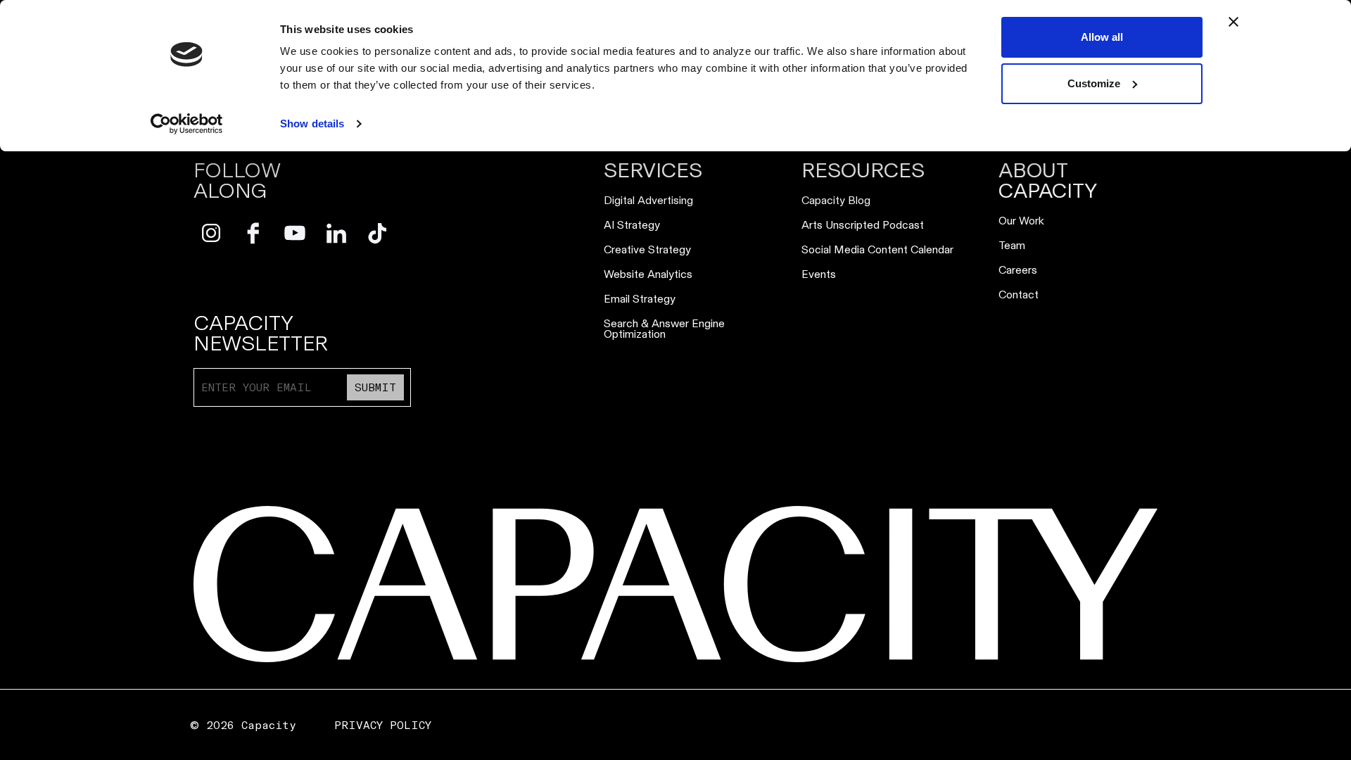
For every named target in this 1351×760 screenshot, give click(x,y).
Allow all (1102, 37)
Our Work (1021, 220)
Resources (863, 170)
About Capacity (1048, 180)
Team (1011, 245)
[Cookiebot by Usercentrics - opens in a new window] (186, 123)
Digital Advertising (648, 200)
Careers (1017, 270)
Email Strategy (640, 298)
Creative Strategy (647, 249)
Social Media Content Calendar (877, 249)
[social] (211, 233)
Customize (1093, 83)
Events (818, 274)
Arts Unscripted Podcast (862, 225)
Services (653, 170)
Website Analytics (648, 274)
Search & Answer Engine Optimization (664, 328)
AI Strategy (632, 225)
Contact (1018, 294)
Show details (312, 123)
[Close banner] (1233, 22)
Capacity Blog (835, 200)
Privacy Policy (382, 725)
